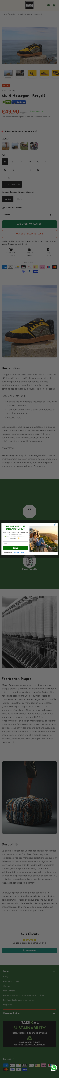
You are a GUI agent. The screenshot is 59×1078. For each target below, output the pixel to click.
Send (15, 548)
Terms (22, 552)
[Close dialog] (55, 525)
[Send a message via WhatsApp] (54, 1068)
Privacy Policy (15, 552)
